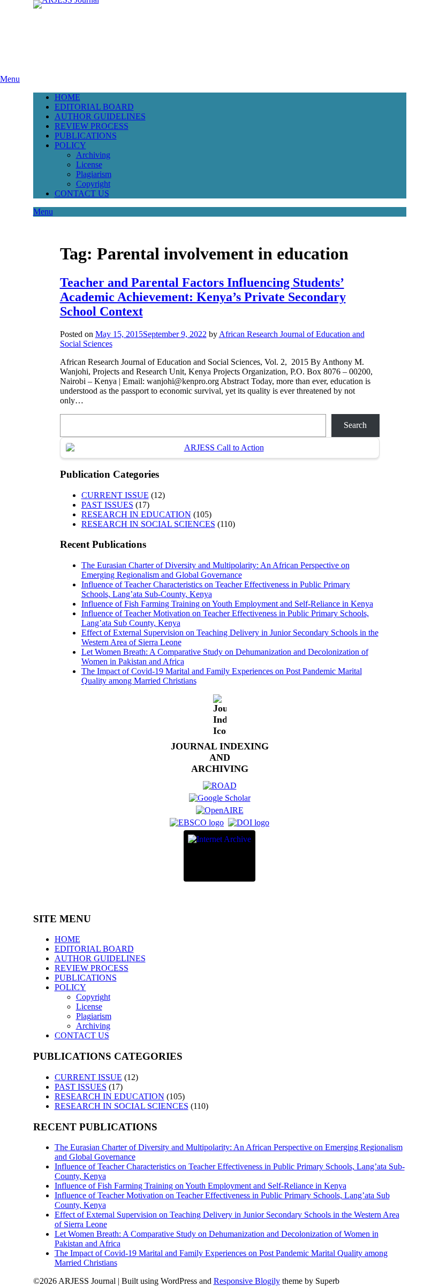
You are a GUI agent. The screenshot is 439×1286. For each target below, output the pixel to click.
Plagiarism (93, 174)
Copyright (93, 183)
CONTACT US (82, 193)
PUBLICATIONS (86, 135)
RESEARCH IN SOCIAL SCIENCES (148, 524)
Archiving (93, 154)
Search (355, 425)
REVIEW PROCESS (91, 126)
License (89, 164)
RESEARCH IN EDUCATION (136, 514)
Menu (10, 78)
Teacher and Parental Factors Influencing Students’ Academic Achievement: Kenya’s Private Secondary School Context (203, 296)
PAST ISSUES (107, 504)
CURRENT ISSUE (115, 495)
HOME (67, 97)
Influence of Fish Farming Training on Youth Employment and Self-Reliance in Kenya (227, 603)
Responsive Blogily (247, 1280)
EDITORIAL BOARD (94, 106)
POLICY (70, 145)
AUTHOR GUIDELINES (100, 116)
